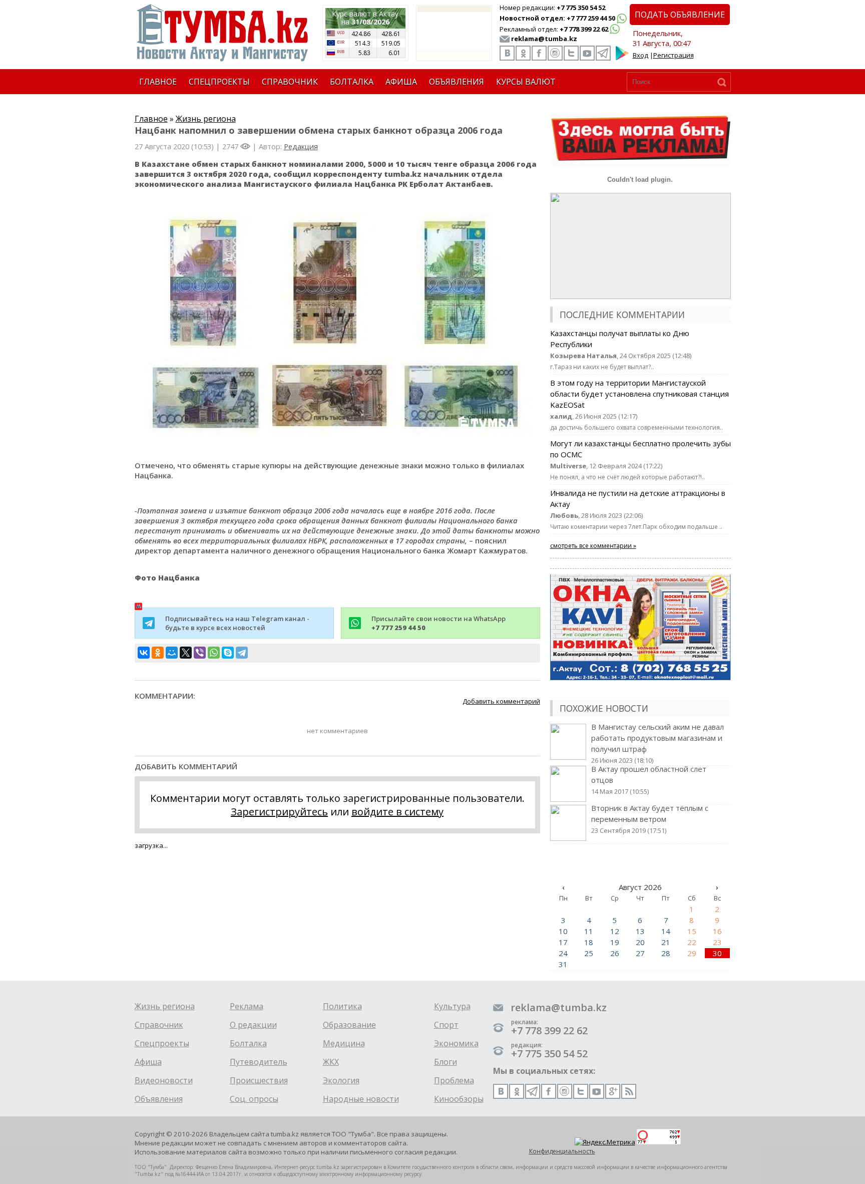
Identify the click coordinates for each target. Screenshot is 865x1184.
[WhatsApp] (214, 653)
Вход (640, 55)
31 (563, 964)
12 (614, 931)
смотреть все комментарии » (593, 545)
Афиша (148, 1061)
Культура (452, 1006)
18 (588, 942)
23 (717, 942)
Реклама (246, 1006)
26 (614, 953)
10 (563, 931)
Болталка (248, 1043)
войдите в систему (397, 811)
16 (717, 931)
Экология (341, 1080)
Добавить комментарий (501, 701)
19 (614, 942)
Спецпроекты (162, 1043)
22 (691, 942)
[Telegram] (242, 653)
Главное (151, 118)
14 (665, 931)
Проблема (454, 1080)
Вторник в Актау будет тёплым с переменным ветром (649, 819)
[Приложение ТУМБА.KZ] (622, 58)
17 (563, 942)
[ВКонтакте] (144, 653)
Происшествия (259, 1080)
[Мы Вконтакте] (507, 53)
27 (640, 953)
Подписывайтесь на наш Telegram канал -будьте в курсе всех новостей (237, 623)
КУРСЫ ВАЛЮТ (526, 81)
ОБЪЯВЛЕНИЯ (456, 81)
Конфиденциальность (562, 1151)
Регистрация (673, 55)
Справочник (159, 1024)
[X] (186, 653)
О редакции (253, 1024)
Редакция (301, 146)
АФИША (401, 81)
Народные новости (361, 1098)
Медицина (344, 1043)
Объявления (159, 1098)
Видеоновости (164, 1080)
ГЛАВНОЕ (158, 81)
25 (588, 953)
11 (588, 931)
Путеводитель (258, 1061)
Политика (342, 1006)
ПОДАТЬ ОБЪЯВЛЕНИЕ (680, 14)
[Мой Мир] (172, 653)
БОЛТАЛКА (351, 81)
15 (691, 931)
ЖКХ (331, 1061)
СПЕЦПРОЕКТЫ (219, 81)
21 (665, 942)
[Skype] (228, 653)
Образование (349, 1024)
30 (717, 953)
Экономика (456, 1043)
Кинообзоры (459, 1098)
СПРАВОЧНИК (290, 81)
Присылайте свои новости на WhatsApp (438, 623)
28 (665, 953)
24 (563, 953)
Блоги (445, 1061)
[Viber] (200, 653)
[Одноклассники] (158, 653)
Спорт (446, 1024)
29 (691, 953)
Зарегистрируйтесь (279, 811)
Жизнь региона (206, 118)
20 (640, 942)
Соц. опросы (254, 1098)
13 (640, 931)
